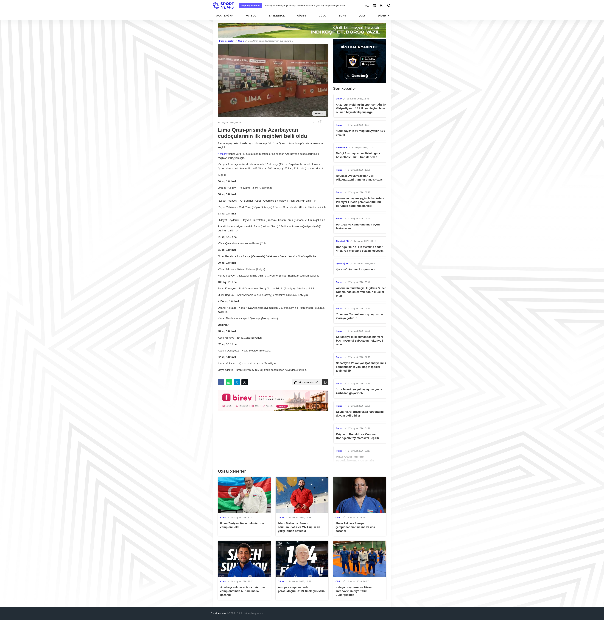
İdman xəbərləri (226, 41)
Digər (339, 98)
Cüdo (241, 41)
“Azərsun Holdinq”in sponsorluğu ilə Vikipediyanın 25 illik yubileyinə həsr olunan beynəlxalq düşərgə (361, 108)
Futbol (339, 125)
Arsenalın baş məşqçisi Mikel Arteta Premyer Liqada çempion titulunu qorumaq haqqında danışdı (360, 202)
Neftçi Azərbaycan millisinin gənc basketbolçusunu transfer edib (358, 155)
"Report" (223, 153)
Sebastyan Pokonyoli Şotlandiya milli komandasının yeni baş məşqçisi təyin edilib (361, 367)
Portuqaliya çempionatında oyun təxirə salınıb (358, 226)
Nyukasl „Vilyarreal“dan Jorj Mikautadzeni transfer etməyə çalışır (360, 177)
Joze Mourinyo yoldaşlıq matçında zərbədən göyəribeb (359, 391)
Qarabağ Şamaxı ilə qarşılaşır (355, 269)
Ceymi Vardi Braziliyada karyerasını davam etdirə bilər (291, 5)
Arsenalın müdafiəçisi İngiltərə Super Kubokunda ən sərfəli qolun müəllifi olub (361, 292)
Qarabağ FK (342, 241)
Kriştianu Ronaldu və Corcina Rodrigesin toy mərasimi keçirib (357, 436)
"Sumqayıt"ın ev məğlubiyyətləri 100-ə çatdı (361, 132)
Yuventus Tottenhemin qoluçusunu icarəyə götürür (359, 316)
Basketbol (341, 147)
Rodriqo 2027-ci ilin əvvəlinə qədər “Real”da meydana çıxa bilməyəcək (359, 248)
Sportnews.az (218, 613)
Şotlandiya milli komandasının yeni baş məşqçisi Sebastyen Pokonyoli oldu (359, 340)
